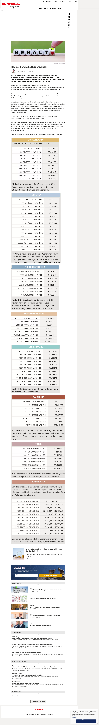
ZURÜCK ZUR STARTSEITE (38, 701)
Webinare (55, 1)
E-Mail (16, 574)
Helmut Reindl (35, 591)
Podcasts (69, 1)
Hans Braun (35, 600)
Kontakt (75, 1)
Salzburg (14, 643)
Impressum (31, 714)
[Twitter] (69, 19)
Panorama (52, 8)
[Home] (11, 6)
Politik (40, 8)
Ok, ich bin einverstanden (90, 721)
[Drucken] (69, 27)
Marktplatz (62, 1)
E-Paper (42, 1)
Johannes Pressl (36, 617)
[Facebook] (69, 14)
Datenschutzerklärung (40, 714)
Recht (46, 8)
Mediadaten (50, 714)
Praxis (59, 8)
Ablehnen (79, 721)
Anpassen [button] (74, 717)
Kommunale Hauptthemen (9, 10)
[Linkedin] (69, 16)
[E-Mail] (69, 25)
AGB (27, 714)
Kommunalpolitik (21, 10)
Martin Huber (22, 71)
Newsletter (48, 1)
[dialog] (84, 717)
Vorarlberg (15, 636)
